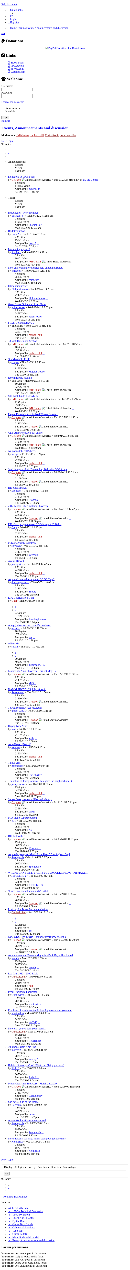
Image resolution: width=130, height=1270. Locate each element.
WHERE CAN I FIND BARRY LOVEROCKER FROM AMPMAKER (48, 872)
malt (14, 729)
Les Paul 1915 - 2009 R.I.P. (23, 973)
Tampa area (14, 762)
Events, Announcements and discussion (35, 128)
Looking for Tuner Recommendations (28, 909)
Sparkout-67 (18, 215)
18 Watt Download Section (22, 341)
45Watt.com (17, 68)
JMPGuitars (22, 135)
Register (5, 120)
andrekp (16, 628)
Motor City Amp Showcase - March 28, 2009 (32, 1083)
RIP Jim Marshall (17, 487)
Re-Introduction (16, 231)
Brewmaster (35, 774)
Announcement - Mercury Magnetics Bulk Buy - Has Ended (40, 955)
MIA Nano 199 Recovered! (23, 817)
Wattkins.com (18, 71)
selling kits (13, 643)
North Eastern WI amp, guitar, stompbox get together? (37, 1138)
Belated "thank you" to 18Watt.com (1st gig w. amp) (36, 1065)
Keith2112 (17, 1141)
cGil (14, 820)
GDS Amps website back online (25, 432)
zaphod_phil (37, 135)
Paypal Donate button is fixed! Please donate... (33, 414)
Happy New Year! (18, 726)
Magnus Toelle (37, 371)
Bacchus (16, 1104)
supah (15, 646)
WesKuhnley (35, 1095)
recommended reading (20, 377)
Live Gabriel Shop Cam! (21, 597)
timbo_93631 (19, 710)
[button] (9, 155)
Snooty (32, 591)
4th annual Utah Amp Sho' (22, 1046)
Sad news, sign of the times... (23, 1101)
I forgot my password (12, 101)
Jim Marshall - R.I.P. (19, 359)
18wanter (34, 848)
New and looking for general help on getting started (35, 267)
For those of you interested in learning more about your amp (40, 1010)
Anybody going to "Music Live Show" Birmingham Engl (39, 854)
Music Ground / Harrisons (22, 542)
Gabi (14, 600)
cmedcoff (16, 270)
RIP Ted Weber (16, 836)
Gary (14, 527)
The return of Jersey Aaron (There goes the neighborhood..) (40, 781)
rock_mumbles (68, 135)
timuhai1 (16, 252)
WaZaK (33, 1022)
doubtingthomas (20, 582)
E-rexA (15, 234)
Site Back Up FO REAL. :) (23, 396)
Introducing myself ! (19, 249)
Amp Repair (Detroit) (19, 744)
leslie (31, 738)
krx (30, 637)
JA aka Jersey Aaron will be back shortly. (30, 799)
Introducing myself (18, 286)
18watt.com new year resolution (25, 707)
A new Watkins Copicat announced (27, 1120)
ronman (16, 747)
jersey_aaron (18, 784)
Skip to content (9, 4)
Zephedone (18, 765)
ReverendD (35, 1040)
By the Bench (90, 179)
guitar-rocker (18, 307)
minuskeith (34, 188)
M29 (31, 683)
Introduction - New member (23, 212)
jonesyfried (17, 564)
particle (15, 958)
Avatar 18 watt (16, 561)
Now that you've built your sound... (27, 1028)
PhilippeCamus (20, 289)
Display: (9, 1167)
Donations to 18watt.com (21, 176)
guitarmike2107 (37, 664)
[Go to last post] (42, 188)
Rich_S (15, 1068)
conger (15, 362)
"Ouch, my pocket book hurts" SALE (28, 891)
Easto (32, 1114)
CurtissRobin (52, 135)
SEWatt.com (17, 62)
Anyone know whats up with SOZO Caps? (31, 579)
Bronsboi (16, 490)
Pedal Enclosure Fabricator (22, 991)
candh (32, 811)
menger (15, 454)
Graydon (16, 179)
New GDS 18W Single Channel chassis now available (37, 936)
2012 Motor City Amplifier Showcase (28, 506)
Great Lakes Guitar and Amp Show (27, 304)
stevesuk (16, 545)
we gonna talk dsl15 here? (22, 451)
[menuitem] (12, 16)
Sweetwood (18, 692)
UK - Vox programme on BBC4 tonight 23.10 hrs (34, 524)
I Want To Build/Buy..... (21, 322)
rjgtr (31, 985)
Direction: (56, 1167)
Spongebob (18, 857)
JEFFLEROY (19, 875)
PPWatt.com (17, 65)
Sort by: (32, 1167)
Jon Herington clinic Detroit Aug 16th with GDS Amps (37, 469)
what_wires (18, 994)
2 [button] (8, 152)
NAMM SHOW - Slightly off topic (27, 689)
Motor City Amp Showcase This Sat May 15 (32, 671)
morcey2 (16, 1049)
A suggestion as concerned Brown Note (29, 625)
